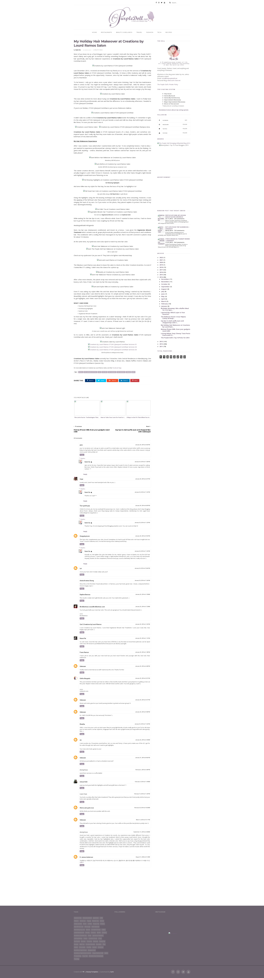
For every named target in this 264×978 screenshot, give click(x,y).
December (165, 279)
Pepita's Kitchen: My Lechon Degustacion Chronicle (175, 216)
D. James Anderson (86, 857)
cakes (103, 930)
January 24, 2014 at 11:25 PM (142, 551)
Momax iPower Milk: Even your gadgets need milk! (175, 330)
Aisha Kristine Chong (87, 580)
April (163, 299)
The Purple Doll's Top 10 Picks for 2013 (175, 338)
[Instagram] (158, 2)
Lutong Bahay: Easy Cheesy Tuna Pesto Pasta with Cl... (175, 334)
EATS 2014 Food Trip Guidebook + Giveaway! (177, 228)
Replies (83, 458)
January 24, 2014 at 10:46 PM (142, 568)
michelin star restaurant (96, 956)
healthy (89, 947)
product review (90, 944)
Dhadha (82, 724)
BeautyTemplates (92, 972)
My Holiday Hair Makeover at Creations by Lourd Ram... (175, 326)
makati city (95, 921)
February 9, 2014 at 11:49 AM (142, 781)
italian (76, 947)
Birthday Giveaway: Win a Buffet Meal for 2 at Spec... (175, 309)
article (102, 921)
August (164, 289)
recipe (76, 944)
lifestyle (128, 372)
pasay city (96, 924)
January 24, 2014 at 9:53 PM (142, 536)
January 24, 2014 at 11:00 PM (142, 461)
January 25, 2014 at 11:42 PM (142, 724)
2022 (161, 257)
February (164, 304)
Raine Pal (83, 638)
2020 (161, 262)
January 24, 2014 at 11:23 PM (142, 522)
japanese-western (98, 935)
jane (81, 445)
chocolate (82, 947)
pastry (85, 938)
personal (100, 947)
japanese (95, 918)
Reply (82, 455)
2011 (161, 346)
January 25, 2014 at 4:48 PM (142, 666)
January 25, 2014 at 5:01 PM (142, 678)
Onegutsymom (85, 536)
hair (99, 372)
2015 (161, 275)
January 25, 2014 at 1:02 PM (142, 624)
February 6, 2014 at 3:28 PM (142, 769)
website (95, 941)
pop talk (85, 956)
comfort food (93, 938)
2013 (161, 341)
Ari (81, 740)
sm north (77, 941)
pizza (99, 938)
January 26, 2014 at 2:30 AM (142, 740)
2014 (161, 277)
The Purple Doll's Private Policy (167, 84)
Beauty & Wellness (124, 32)
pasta (89, 935)
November (165, 282)
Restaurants (106, 32)
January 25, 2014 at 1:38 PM (142, 652)
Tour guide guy (85, 506)
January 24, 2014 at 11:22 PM (142, 492)
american (82, 921)
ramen (95, 947)
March (163, 301)
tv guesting (77, 956)
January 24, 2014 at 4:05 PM (142, 444)
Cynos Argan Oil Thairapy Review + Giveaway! (177, 240)
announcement (87, 918)
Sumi (112, 972)
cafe (101, 918)
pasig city (102, 941)
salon (133, 372)
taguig (89, 921)
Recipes (169, 32)
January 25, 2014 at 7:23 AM (142, 606)
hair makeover (112, 372)
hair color (104, 372)
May (163, 296)
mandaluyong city (79, 930)
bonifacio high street (80, 950)
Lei (81, 568)
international (95, 927)
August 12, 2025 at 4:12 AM (143, 857)
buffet (99, 932)
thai (104, 944)
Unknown (83, 666)
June (163, 294)
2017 (161, 270)
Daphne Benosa (85, 594)
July (162, 291)
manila (88, 930)
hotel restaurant (79, 932)
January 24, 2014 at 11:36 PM (142, 580)
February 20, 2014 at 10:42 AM (142, 807)
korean (83, 941)
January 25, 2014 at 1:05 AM (142, 594)
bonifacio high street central (82, 953)
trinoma (89, 941)
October (164, 284)
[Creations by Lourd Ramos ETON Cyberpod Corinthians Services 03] (112, 350)
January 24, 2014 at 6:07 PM (142, 479)
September (165, 287)
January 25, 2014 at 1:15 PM (142, 638)
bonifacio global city (80, 935)
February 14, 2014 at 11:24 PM (142, 794)
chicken (104, 932)
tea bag (76, 959)
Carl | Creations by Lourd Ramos (90, 624)
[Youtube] (164, 2)
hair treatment (121, 372)
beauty (80, 372)
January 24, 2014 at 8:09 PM (142, 505)
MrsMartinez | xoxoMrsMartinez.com (92, 607)
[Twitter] (161, 2)
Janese (119, 71)
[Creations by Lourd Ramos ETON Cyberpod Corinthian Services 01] (112, 344)
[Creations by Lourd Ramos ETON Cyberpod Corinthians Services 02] (112, 347)
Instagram (175, 124)
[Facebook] (156, 2)
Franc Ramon (84, 652)
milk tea (82, 944)
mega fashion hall (98, 953)
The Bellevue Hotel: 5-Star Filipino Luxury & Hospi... (173, 317)
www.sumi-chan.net (173, 80)
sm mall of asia (95, 930)
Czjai (81, 479)
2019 (161, 265)
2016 (161, 272)
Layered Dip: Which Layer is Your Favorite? (173, 313)
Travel (139, 32)
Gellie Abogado (85, 678)
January (164, 306)
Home (94, 32)
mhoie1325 (83, 782)
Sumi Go (87, 462)
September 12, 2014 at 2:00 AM (141, 832)
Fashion (149, 32)
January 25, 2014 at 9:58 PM (142, 712)
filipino (76, 921)
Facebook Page (117, 368)
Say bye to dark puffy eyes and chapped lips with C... (172, 322)
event (84, 924)
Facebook (175, 120)
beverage (87, 927)
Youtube (175, 133)
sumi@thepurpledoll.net (169, 78)
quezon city (77, 918)
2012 (161, 344)
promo (102, 924)
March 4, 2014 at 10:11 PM (143, 819)
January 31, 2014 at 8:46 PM (142, 757)
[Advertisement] (112, 391)
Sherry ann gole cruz (87, 808)
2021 (161, 260)
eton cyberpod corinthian (90, 372)
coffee (90, 924)
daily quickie (78, 924)
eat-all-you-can (78, 927)
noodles (98, 944)
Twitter (175, 128)
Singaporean (91, 950)
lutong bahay (78, 938)
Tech (159, 32)
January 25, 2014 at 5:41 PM (142, 700)
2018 (161, 267)
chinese (93, 932)
